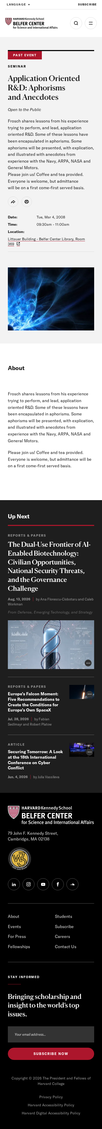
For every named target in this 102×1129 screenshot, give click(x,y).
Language (16, 4)
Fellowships (19, 946)
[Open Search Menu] (76, 23)
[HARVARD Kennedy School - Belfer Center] (31, 23)
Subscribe (87, 4)
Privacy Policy (51, 1097)
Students (63, 916)
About (13, 916)
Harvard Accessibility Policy (51, 1105)
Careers (62, 936)
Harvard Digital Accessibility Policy (51, 1113)
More (91, 23)
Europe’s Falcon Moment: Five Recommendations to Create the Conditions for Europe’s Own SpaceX (33, 702)
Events (14, 926)
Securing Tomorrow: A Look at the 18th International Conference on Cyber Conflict (35, 759)
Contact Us (65, 946)
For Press (17, 936)
